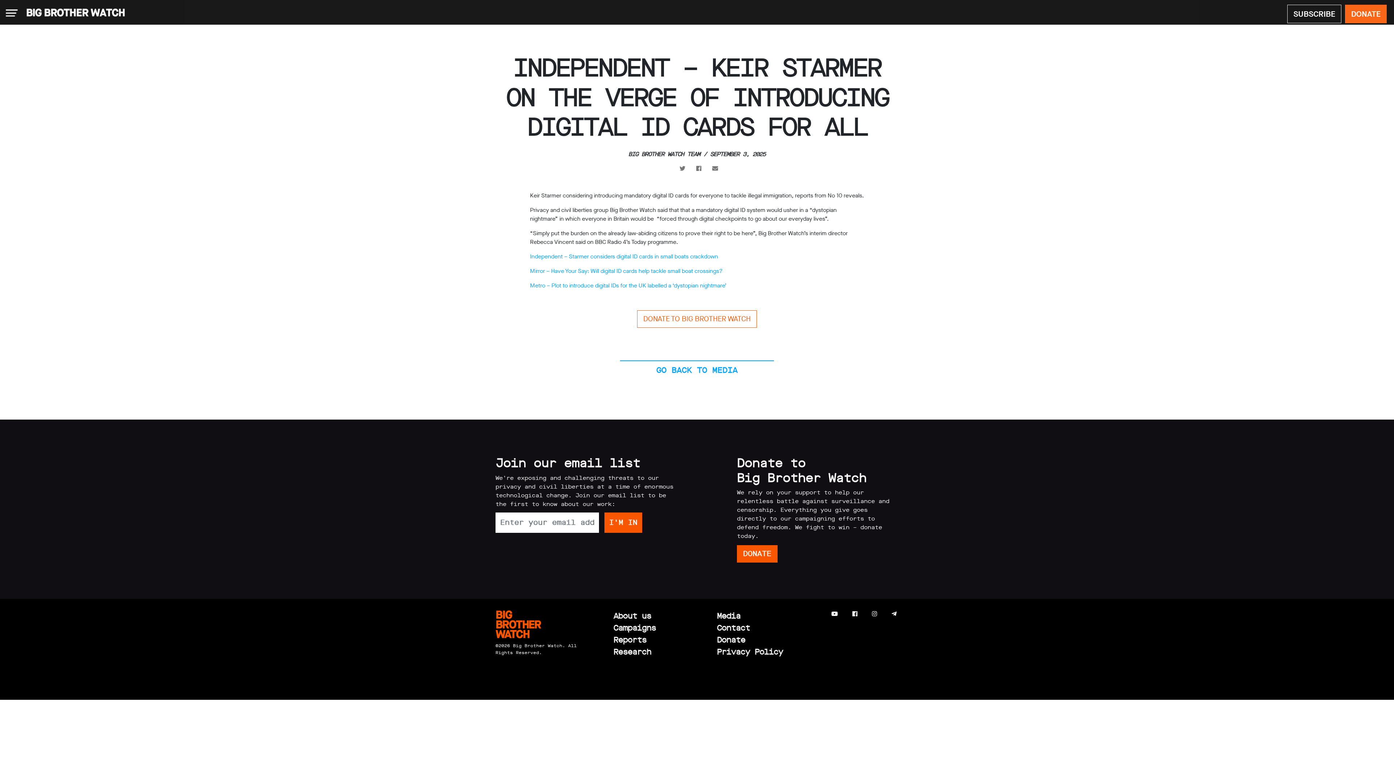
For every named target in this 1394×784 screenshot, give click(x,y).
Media (729, 616)
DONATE (1366, 14)
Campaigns (635, 627)
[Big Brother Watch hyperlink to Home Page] (73, 13)
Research (632, 651)
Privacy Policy (750, 651)
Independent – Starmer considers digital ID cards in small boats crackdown (624, 256)
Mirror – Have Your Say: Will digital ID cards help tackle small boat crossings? (626, 271)
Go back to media (697, 370)
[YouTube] (834, 614)
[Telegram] (894, 614)
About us (632, 616)
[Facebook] (854, 614)
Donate (731, 639)
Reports (630, 639)
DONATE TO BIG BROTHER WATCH (697, 319)
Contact (733, 627)
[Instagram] (874, 614)
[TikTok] (908, 614)
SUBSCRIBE (1314, 14)
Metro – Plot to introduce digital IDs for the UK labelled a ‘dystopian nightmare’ (628, 285)
